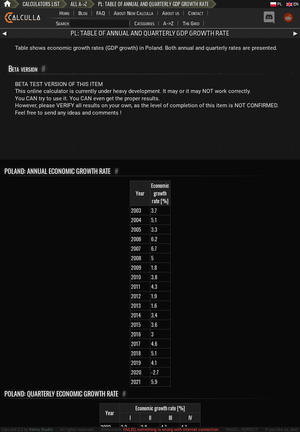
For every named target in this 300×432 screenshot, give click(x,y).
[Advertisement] (150, 139)
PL (279, 4)
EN (295, 4)
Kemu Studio (41, 429)
